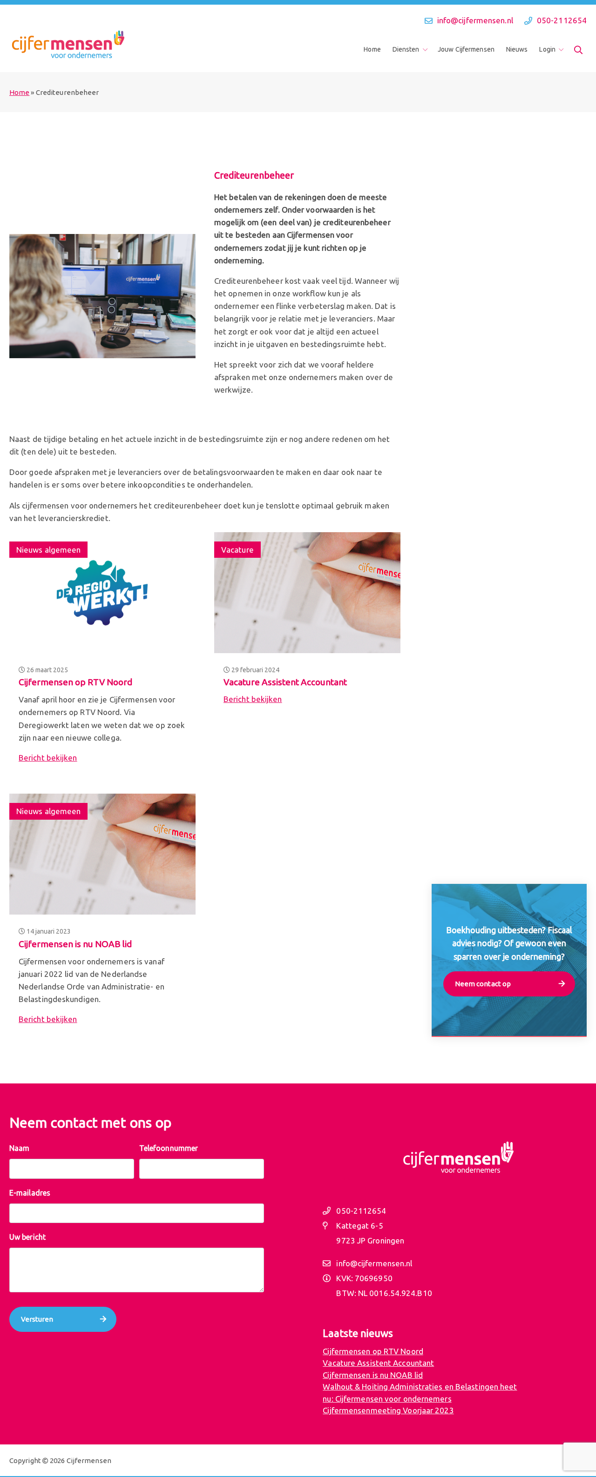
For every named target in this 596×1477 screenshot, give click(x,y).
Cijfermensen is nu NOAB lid (75, 944)
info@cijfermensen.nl (475, 20)
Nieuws (517, 49)
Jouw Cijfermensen (466, 49)
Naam (19, 1148)
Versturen (37, 1319)
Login (547, 49)
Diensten (406, 49)
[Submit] (578, 49)
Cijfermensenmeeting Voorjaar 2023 (388, 1410)
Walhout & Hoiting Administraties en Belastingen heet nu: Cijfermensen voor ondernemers (420, 1392)
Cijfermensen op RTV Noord (75, 682)
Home (372, 49)
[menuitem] (375, 49)
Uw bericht (27, 1237)
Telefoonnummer (168, 1148)
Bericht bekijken (48, 757)
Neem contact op (483, 984)
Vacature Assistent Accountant (285, 682)
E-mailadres (29, 1193)
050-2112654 (562, 20)
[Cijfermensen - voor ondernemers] (67, 45)
